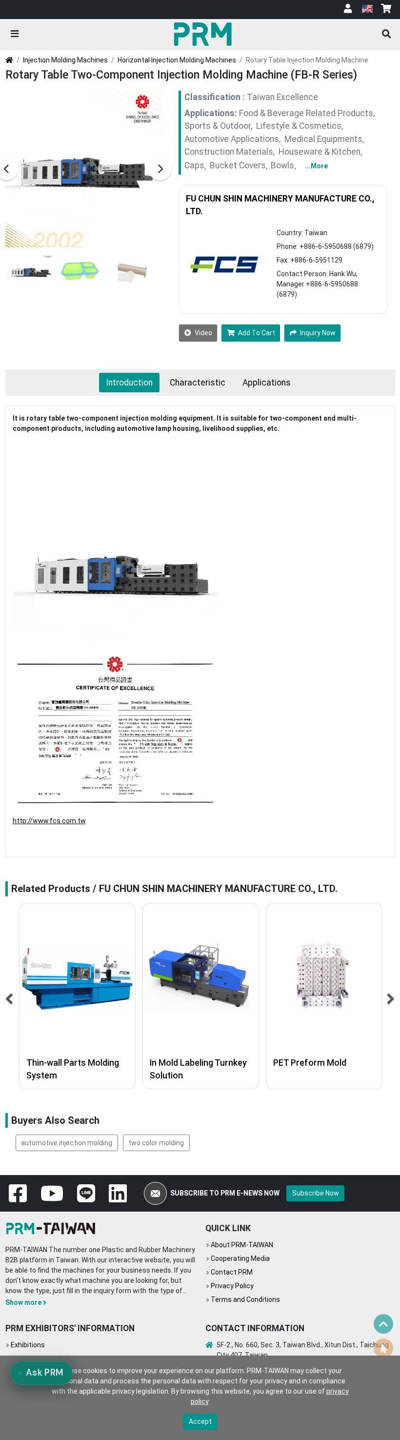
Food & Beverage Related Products (306, 113)
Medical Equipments (323, 139)
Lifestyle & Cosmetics (298, 126)
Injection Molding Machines (65, 60)
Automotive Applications (231, 139)
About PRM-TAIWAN (242, 1245)
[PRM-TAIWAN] (205, 34)
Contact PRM (232, 1272)
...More (316, 166)
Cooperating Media (240, 1258)
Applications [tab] (266, 382)
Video (203, 333)
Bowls (282, 166)
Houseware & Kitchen (319, 152)
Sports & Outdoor (217, 126)
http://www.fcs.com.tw (49, 821)
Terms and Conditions (245, 1299)
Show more (23, 1302)
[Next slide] (160, 169)
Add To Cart (256, 333)
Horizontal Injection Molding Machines (177, 60)
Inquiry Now (318, 333)
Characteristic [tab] (197, 382)
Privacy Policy (232, 1286)
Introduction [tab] (129, 382)
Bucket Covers (238, 166)
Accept (200, 1421)
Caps (194, 166)
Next (391, 996)
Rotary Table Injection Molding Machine (307, 60)
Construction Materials (228, 152)
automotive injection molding (66, 1143)
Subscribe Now (315, 1193)
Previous (9, 996)
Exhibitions (28, 1345)
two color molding (156, 1143)
